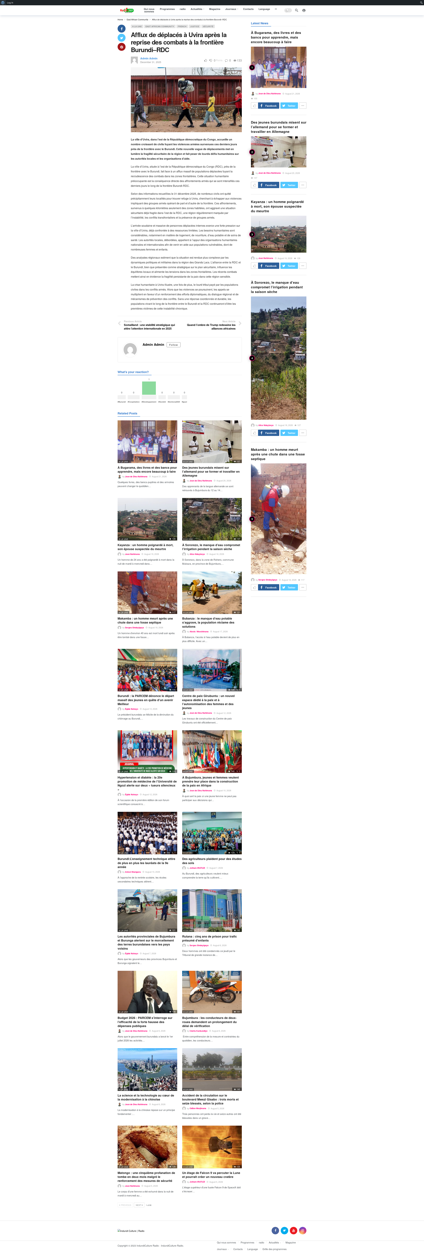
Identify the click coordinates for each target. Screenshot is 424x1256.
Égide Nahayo (131, 708)
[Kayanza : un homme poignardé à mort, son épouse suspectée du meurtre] (147, 519)
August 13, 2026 (150, 708)
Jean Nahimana (132, 554)
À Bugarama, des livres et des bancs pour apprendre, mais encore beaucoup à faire (147, 469)
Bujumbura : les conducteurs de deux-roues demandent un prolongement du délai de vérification (209, 1022)
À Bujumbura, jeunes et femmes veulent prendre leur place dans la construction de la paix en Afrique (210, 781)
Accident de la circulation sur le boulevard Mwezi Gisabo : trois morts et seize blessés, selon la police (210, 1099)
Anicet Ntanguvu (133, 871)
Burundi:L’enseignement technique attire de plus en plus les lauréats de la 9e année (146, 863)
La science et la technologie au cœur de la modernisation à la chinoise (146, 1097)
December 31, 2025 (150, 62)
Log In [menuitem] (10, 2)
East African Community (160, 26)
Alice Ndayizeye (197, 554)
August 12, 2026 (223, 713)
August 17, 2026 (220, 631)
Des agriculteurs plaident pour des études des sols (212, 861)
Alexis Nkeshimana (199, 631)
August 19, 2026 (151, 554)
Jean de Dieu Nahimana (136, 476)
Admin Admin (149, 58)
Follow (173, 344)
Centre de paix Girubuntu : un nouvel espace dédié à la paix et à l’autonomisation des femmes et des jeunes (208, 702)
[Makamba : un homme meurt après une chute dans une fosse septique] (147, 592)
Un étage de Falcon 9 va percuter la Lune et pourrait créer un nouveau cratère (211, 1175)
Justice (194, 26)
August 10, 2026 (223, 790)
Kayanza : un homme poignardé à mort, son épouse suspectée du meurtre (145, 547)
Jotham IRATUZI (197, 867)
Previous (126, 1205)
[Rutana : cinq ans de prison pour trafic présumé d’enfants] (212, 910)
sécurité (208, 26)
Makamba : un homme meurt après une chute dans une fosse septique (145, 620)
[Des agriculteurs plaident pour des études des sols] (212, 833)
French (182, 26)
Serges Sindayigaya (134, 627)
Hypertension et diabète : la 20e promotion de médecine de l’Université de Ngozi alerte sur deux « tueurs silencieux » (147, 783)
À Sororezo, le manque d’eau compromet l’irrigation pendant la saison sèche (211, 547)
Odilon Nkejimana (198, 1108)
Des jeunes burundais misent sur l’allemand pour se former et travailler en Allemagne (211, 471)
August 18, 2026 (216, 554)
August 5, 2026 (217, 1108)
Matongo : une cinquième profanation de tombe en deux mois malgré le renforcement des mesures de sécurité (146, 1177)
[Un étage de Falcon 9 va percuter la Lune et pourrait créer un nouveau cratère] (212, 1147)
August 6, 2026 (220, 945)
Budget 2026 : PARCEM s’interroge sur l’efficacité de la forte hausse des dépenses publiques (145, 1022)
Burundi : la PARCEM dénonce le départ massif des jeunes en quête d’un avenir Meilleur (146, 700)
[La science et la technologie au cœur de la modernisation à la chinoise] (147, 1069)
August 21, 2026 (159, 476)
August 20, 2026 (223, 480)
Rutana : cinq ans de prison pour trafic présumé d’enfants (209, 938)
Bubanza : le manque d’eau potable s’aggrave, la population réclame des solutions (208, 622)
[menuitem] (3, 2)
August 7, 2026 (216, 867)
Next (138, 1205)
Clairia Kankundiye (199, 1030)
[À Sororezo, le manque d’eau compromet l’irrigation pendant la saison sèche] (212, 519)
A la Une (137, 26)
